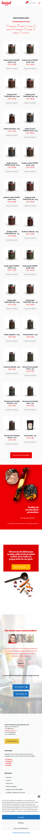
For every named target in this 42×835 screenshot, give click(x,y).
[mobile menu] (39, 3)
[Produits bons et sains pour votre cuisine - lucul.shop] (7, 3)
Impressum (9, 783)
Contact (8, 780)
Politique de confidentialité (14, 789)
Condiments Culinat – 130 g (30, 334)
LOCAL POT (25, 33)
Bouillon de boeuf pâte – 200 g (12, 129)
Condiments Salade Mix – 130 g (12, 367)
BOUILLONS (12, 26)
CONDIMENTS (19, 30)
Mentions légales (11, 786)
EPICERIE (29, 30)
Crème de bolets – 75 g (30, 435)
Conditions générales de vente (21, 832)
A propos (9, 777)
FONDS (22, 26)
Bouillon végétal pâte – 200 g (11, 334)
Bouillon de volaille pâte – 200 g (30, 231)
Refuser (21, 823)
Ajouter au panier (12, 68)
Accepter (21, 817)
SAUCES (30, 26)
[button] (39, 797)
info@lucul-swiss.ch (11, 730)
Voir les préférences (21, 828)
